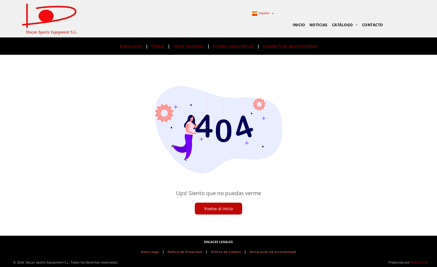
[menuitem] (298, 24)
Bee (414, 262)
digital (422, 262)
